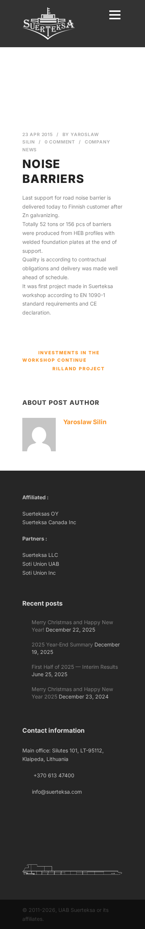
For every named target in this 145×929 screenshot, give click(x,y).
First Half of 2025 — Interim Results (75, 667)
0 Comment (60, 142)
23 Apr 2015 (37, 134)
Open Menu (115, 14)
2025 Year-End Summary (62, 644)
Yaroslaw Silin (85, 422)
